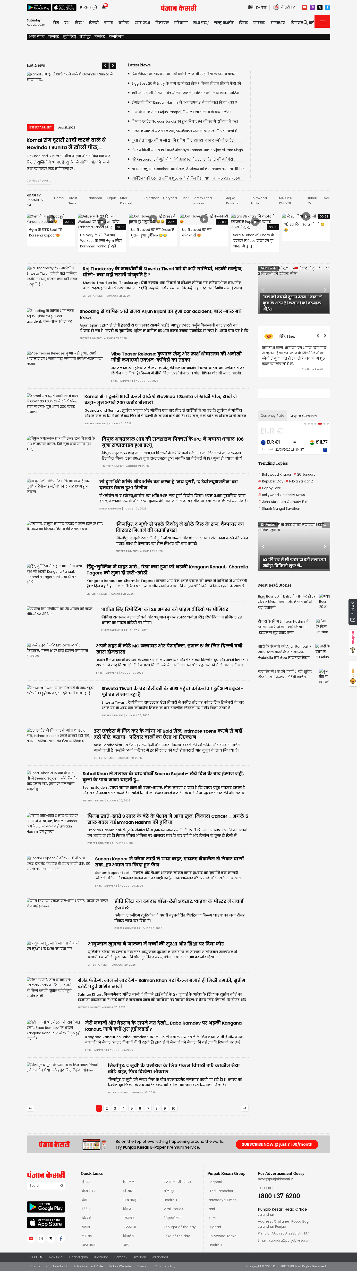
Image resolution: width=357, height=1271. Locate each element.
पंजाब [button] (108, 22)
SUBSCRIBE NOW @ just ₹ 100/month (277, 1144)
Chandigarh (78, 1257)
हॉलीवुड (99, 36)
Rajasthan (151, 198)
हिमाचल (129, 1182)
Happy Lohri (269, 488)
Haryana (170, 198)
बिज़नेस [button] (297, 22)
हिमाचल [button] (162, 22)
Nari (327, 198)
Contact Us (38, 1266)
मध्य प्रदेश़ (201, 22)
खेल (126, 1245)
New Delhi (56, 1257)
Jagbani (215, 1182)
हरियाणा (129, 1191)
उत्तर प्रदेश (142, 22)
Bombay (120, 1257)
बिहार (243, 22)
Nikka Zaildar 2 (299, 481)
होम (56, 22)
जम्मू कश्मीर (224, 22)
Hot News (36, 65)
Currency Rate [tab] (272, 415)
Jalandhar (160, 1257)
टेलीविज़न (116, 36)
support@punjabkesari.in (289, 1240)
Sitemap (143, 1266)
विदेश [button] (79, 22)
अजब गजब (36, 36)
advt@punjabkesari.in (275, 1179)
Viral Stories (173, 1209)
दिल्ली (94, 22)
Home (59, 198)
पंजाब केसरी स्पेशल (177, 1182)
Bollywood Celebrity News (281, 495)
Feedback (60, 1266)
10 (173, 1108)
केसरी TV (89, 1191)
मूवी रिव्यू (69, 36)
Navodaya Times (222, 1200)
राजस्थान (129, 1227)
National (95, 198)
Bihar (185, 198)
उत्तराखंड (129, 1218)
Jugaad (215, 1227)
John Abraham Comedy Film (283, 501)
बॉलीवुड (85, 36)
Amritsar (139, 1257)
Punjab (111, 198)
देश (84, 1200)
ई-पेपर (86, 1182)
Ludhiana (101, 1257)
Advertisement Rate (88, 1266)
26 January (304, 474)
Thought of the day (180, 1227)
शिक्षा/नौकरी (172, 1218)
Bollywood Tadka (223, 1236)
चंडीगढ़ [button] (124, 22)
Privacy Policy (165, 1266)
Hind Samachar (221, 1191)
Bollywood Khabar (274, 474)
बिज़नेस (128, 1236)
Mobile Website (120, 1266)
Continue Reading (39, 180)
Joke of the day (177, 1236)
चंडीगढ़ (87, 1236)
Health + (171, 1200)
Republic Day (270, 481)
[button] (105, 66)
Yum (212, 1218)
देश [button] (66, 22)
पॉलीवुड (53, 36)
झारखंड (259, 22)
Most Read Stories (274, 585)
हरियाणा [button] (181, 22)
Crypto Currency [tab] (303, 416)
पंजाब (86, 1227)
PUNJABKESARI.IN (285, 1266)
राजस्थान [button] (278, 22)
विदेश (86, 1209)
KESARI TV (34, 195)
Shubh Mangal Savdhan (279, 508)
